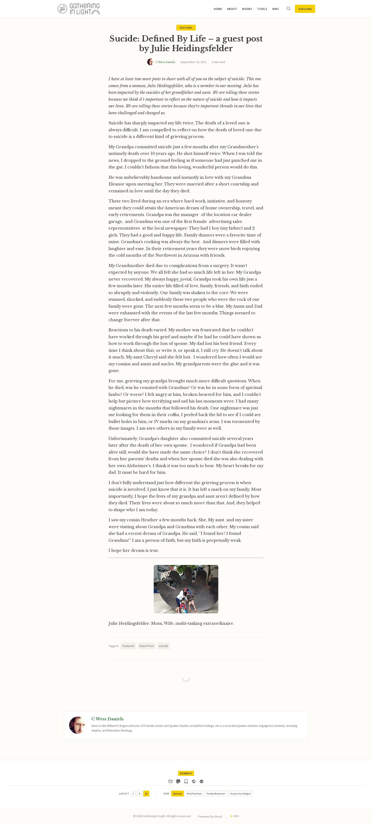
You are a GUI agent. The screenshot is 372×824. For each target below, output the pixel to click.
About (232, 9)
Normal (177, 793)
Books (247, 9)
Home (218, 9)
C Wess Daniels (165, 62)
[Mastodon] (178, 782)
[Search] (288, 8)
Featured (186, 27)
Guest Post (146, 646)
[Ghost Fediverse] (194, 782)
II (139, 793)
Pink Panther (194, 793)
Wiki (275, 9)
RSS (236, 816)
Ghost (218, 816)
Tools (262, 9)
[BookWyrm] (186, 782)
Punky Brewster (216, 793)
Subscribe (305, 9)
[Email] (170, 782)
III (146, 793)
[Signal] (201, 782)
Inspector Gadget (240, 793)
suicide (163, 646)
